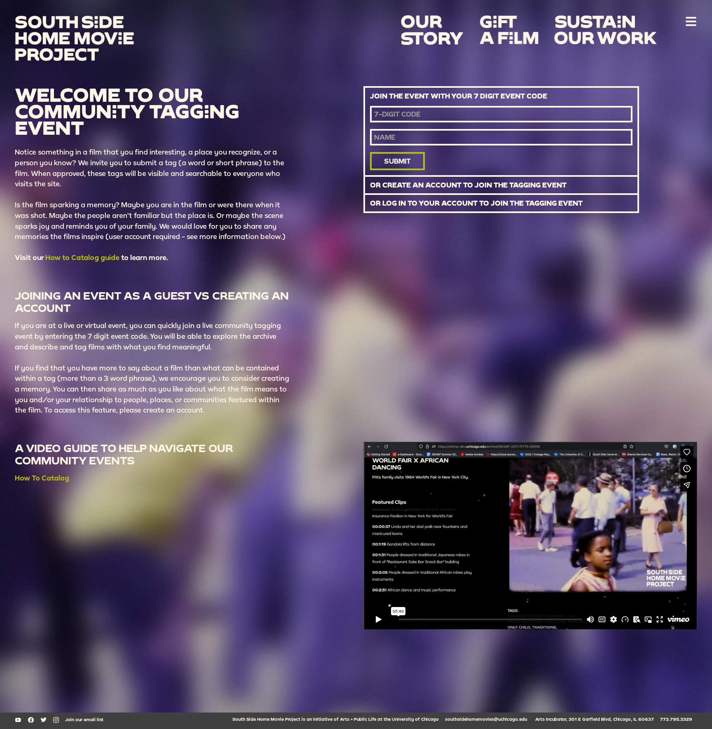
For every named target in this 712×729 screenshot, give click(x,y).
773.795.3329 (676, 719)
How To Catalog (42, 478)
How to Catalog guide (82, 257)
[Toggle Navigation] (689, 21)
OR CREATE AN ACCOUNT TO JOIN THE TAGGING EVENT (468, 185)
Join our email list (84, 719)
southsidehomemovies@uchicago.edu (486, 719)
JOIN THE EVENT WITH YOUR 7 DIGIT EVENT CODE (458, 96)
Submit (397, 161)
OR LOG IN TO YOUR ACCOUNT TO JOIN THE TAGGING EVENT (476, 203)
